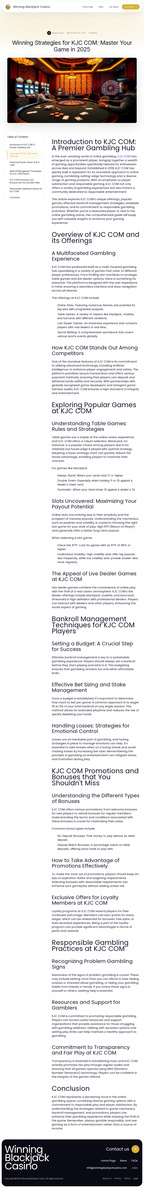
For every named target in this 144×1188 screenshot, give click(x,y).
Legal (135, 1178)
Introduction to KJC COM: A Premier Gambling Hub (22, 145)
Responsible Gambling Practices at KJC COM (26, 190)
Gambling (93, 33)
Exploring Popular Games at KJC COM (25, 163)
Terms (127, 1178)
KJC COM (124, 156)
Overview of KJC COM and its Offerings (23, 154)
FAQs (134, 1160)
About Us (107, 1178)
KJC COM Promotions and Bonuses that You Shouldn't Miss (25, 181)
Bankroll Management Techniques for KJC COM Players (25, 172)
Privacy (117, 1178)
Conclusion (15, 197)
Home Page (108, 1160)
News (123, 1160)
